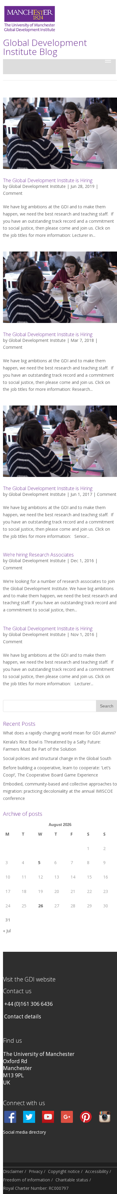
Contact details (22, 1016)
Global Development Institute (37, 186)
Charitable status (72, 1180)
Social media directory (24, 1132)
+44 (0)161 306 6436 (28, 1003)
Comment (12, 193)
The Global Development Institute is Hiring (47, 180)
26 (40, 906)
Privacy (36, 1171)
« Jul (7, 930)
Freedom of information (26, 1180)
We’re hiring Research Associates (38, 554)
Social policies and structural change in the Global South (57, 758)
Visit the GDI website (29, 979)
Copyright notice (64, 1171)
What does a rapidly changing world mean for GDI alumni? (59, 733)
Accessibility (96, 1171)
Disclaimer (13, 1171)
